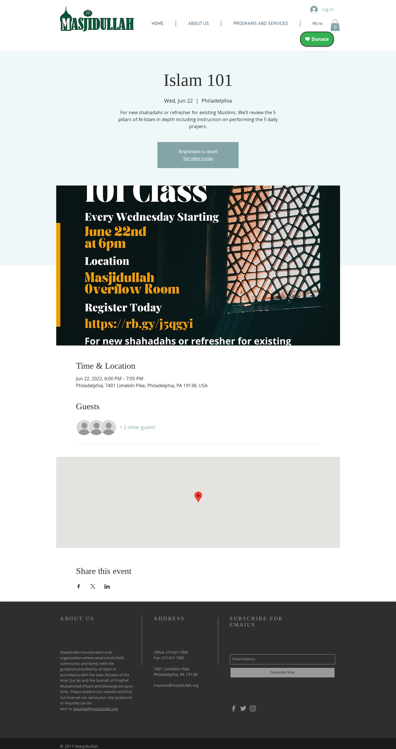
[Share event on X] (93, 586)
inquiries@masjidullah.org (95, 708)
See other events (198, 158)
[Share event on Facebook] (78, 586)
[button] (335, 25)
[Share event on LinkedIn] (107, 586)
